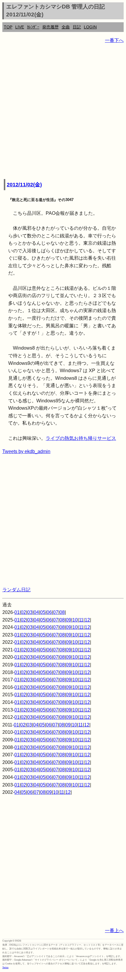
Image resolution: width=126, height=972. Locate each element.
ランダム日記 (16, 589)
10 (75, 619)
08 (62, 612)
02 (23, 612)
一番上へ (114, 930)
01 (17, 612)
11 (81, 619)
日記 (77, 27)
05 (42, 612)
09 (68, 619)
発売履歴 (50, 27)
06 (49, 612)
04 (36, 612)
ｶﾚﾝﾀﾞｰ (33, 27)
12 (87, 619)
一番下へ (114, 40)
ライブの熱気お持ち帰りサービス (81, 438)
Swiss (5, 967)
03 (30, 612)
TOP (8, 27)
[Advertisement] (63, 112)
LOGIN (90, 27)
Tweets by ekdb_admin (26, 451)
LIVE (19, 27)
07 (55, 612)
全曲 (66, 27)
